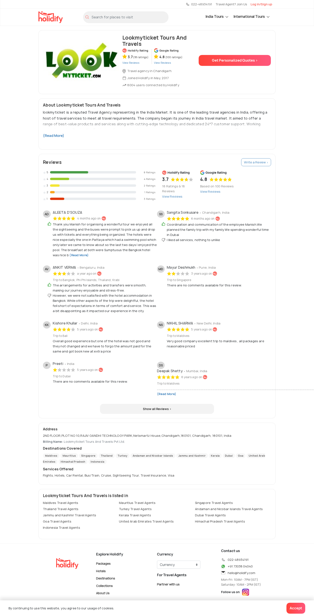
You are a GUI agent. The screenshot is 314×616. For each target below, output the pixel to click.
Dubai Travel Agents (210, 515)
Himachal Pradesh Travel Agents (220, 521)
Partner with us (168, 584)
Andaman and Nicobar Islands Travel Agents (229, 509)
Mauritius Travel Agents (137, 503)
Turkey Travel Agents (135, 509)
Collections (104, 585)
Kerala (215, 456)
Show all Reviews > (157, 409)
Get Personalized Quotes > (235, 60)
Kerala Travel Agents (135, 515)
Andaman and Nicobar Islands (153, 456)
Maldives (51, 456)
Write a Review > (256, 162)
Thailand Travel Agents (61, 509)
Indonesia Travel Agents (61, 528)
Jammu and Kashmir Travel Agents (69, 515)
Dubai (229, 456)
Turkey (122, 456)
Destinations (105, 578)
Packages (103, 563)
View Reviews (172, 196)
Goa (240, 456)
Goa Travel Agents (57, 521)
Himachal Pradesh (73, 461)
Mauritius (69, 456)
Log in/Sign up (261, 4)
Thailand (107, 456)
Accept (296, 608)
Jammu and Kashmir (192, 456)
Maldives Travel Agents (60, 503)
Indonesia (97, 461)
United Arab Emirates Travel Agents (146, 521)
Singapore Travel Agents (214, 503)
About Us (103, 593)
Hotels (101, 571)
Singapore (88, 456)
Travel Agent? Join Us (231, 4)
